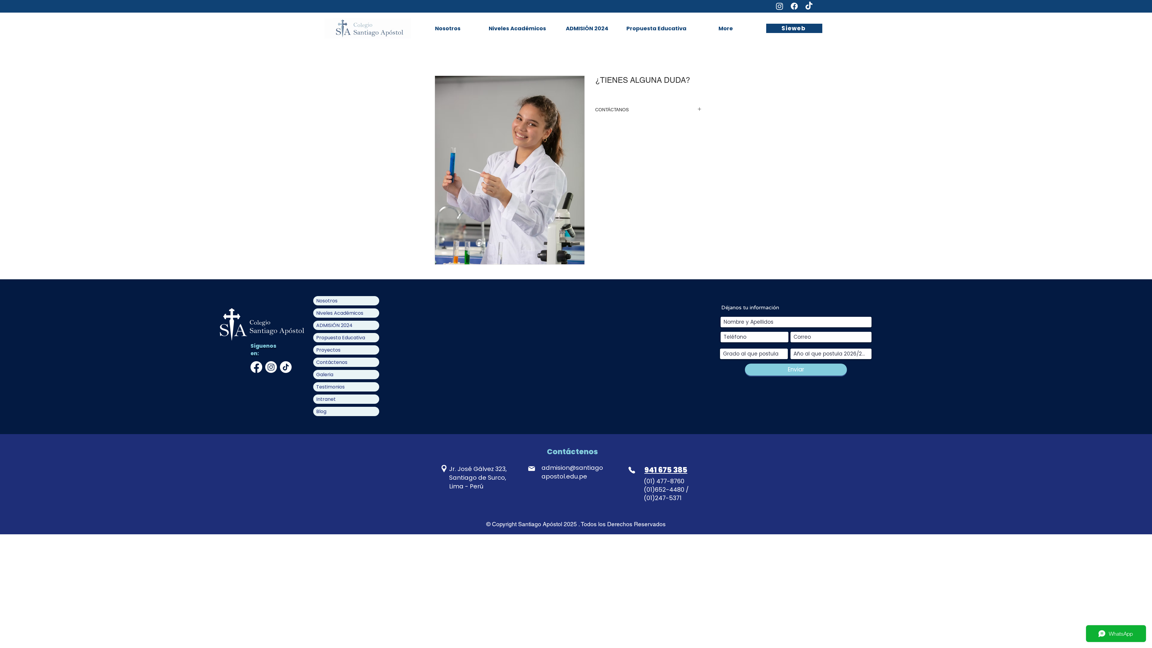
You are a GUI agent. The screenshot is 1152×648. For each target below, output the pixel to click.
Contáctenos (331, 362)
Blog (321, 411)
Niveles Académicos (339, 313)
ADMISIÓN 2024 (334, 325)
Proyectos (328, 349)
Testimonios (330, 386)
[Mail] (531, 468)
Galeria (324, 374)
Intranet (326, 399)
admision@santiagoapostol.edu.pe (572, 472)
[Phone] (632, 470)
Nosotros (327, 300)
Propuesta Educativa (340, 337)
